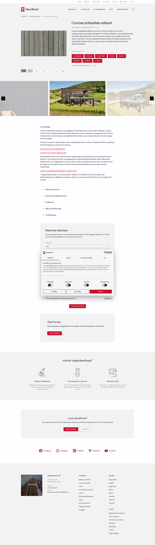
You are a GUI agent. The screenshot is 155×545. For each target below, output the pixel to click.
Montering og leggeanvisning (55, 196)
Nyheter (79, 1)
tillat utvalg (77, 291)
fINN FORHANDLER (54, 333)
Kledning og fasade (84, 479)
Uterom (81, 493)
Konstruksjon (83, 489)
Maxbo (112, 56)
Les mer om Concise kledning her (52, 149)
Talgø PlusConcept (84, 506)
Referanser (87, 1)
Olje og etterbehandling (86, 496)
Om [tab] (105, 258)
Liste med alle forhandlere (81, 65)
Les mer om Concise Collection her (53, 153)
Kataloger (112, 523)
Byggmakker (78, 56)
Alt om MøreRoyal (99, 9)
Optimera (87, 60)
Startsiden (24, 16)
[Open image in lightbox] (45, 83)
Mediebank (112, 526)
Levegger (82, 509)
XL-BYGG (97, 60)
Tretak (81, 499)
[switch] (68, 285)
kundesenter (85, 429)
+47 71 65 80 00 (52, 488)
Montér (121, 56)
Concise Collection (35, 16)
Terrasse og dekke (84, 483)
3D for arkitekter (114, 516)
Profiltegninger (50, 215)
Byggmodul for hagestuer (116, 513)
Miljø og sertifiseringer (53, 208)
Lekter (81, 486)
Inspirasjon (85, 9)
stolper (90, 489)
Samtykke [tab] (50, 258)
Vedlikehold (49, 202)
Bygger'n (111, 483)
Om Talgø (114, 1)
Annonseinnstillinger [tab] (87, 258)
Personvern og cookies (116, 519)
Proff (111, 9)
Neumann (77, 60)
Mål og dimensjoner (52, 189)
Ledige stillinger (114, 533)
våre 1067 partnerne (52, 265)
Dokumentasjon (96, 1)
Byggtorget (101, 56)
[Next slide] (152, 98)
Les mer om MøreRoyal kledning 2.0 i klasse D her (58, 171)
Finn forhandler (122, 9)
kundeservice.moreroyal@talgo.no (57, 492)
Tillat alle (100, 291)
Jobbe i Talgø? (123, 1)
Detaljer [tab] (68, 258)
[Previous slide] (3, 98)
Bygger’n (89, 56)
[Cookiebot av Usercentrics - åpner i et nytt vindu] (105, 252)
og (88, 489)
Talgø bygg (32, 484)
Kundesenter (106, 1)
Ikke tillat (54, 291)
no (131, 1)
